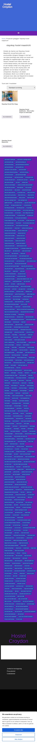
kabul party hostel (20, 316)
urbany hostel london (31, 192)
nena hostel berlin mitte (17, 296)
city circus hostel (17, 527)
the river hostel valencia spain (28, 210)
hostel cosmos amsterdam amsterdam (28, 421)
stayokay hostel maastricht (9, 238)
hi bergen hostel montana (20, 451)
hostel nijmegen (31, 377)
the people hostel (30, 215)
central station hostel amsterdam (19, 535)
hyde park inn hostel (30, 332)
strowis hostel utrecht (8, 228)
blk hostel (18, 553)
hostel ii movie (7, 398)
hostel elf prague (7, 413)
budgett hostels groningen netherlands (20, 540)
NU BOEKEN (7, 117)
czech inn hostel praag (9, 512)
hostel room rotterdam (28, 370)
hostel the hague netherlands (10, 357)
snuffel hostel (22, 253)
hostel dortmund (28, 418)
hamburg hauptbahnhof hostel (10, 469)
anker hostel (15, 575)
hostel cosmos (19, 423)
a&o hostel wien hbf (16, 601)
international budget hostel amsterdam (11, 329)
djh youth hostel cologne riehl (25, 504)
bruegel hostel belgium (9, 550)
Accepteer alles (18, 730)
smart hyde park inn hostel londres (26, 258)
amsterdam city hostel (21, 583)
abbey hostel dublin (20, 596)
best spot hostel (7, 558)
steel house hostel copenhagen (10, 230)
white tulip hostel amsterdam (10, 187)
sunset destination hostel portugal (22, 225)
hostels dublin (7, 347)
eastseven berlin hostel (21, 497)
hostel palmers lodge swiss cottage (11, 375)
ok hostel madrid (7, 296)
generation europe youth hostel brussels (12, 487)
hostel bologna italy (8, 428)
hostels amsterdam (30, 347)
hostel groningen (26, 403)
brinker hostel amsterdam (19, 550)
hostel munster (21, 380)
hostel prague (13, 372)
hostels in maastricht (8, 339)
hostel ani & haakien (8, 436)
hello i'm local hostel (8, 456)
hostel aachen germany (22, 441)
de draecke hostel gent (9, 509)
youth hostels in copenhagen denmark (24, 159)
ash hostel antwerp (8, 573)
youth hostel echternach (24, 172)
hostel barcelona (30, 428)
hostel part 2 (27, 372)
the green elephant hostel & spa (10, 220)
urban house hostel (30, 197)
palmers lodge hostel (31, 294)
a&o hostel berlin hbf (18, 611)
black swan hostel (19, 555)
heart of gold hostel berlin (18, 456)
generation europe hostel (9, 489)
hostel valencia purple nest (30, 352)
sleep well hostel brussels (19, 268)
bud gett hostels (23, 545)
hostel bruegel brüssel (24, 426)
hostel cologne (26, 423)
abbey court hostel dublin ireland (10, 598)
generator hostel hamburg (9, 479)
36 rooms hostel (19, 619)
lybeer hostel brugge (16, 299)
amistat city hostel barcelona (17, 588)
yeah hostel (32, 179)
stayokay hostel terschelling (10, 235)
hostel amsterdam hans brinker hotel (20, 436)
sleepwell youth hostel (8, 263)
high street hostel (29, 446)
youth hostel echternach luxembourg (11, 172)
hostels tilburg (14, 334)
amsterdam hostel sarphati (21, 578)
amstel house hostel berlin (9, 586)
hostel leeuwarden (14, 390)
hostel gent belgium (17, 405)
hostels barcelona (22, 347)
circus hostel (25, 530)
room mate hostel (27, 281)
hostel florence (19, 408)
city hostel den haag (16, 525)
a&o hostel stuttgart (30, 603)
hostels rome (30, 334)
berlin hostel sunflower (9, 560)
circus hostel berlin (8, 530)
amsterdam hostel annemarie (10, 583)
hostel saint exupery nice (22, 365)
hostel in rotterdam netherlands (17, 395)
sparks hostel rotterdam (26, 250)
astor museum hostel (8, 570)
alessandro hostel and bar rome (25, 593)
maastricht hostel (8, 299)
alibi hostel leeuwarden (9, 591)
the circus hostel (21, 220)
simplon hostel (15, 271)
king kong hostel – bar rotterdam (10, 314)
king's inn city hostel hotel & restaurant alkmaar (25, 309)
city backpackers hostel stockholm (29, 527)
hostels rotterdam (22, 334)
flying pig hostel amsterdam (29, 489)
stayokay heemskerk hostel (9, 245)
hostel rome (7, 372)
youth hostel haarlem (22, 169)
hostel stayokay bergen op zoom (19, 362)
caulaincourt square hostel (9, 537)
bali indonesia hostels (8, 565)
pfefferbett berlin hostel (9, 294)
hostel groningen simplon (16, 403)
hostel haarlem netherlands (24, 400)
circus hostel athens (17, 530)
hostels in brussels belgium (21, 342)
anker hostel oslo (8, 575)
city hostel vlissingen (26, 522)
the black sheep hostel (30, 220)
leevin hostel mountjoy (9, 306)
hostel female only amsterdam (10, 410)
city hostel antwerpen (8, 527)
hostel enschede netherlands (23, 410)
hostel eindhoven (29, 413)
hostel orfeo (30, 375)
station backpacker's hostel (22, 245)
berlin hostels (24, 558)
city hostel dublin (8, 525)
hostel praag (20, 372)
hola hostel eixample (20, 446)
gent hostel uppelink (16, 474)
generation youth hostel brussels (20, 484)
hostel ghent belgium (8, 405)
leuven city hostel (24, 304)
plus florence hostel (19, 291)
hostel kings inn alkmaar (9, 393)
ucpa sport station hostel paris (29, 202)
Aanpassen (18, 734)
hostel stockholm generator (29, 360)
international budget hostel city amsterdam (21, 327)
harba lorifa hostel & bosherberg (23, 459)
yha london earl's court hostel (22, 179)
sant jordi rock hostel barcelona (10, 273)
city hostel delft (25, 525)
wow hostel (18, 182)
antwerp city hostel (30, 573)
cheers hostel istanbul (25, 532)
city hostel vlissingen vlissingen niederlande (12, 522)
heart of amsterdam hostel (30, 456)
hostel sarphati (13, 365)
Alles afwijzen (18, 739)
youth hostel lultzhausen (9, 167)
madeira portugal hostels (27, 296)
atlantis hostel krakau (18, 568)
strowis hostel (17, 228)
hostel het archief (15, 398)
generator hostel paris (26, 474)
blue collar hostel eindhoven (9, 553)
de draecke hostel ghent (26, 507)
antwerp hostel (22, 573)
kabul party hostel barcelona (10, 316)
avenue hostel (26, 565)
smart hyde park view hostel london (11, 258)
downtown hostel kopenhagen (19, 499)
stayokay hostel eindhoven (20, 240)
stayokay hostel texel (21, 233)
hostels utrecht (7, 334)
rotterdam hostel (7, 281)
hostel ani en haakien (19, 433)
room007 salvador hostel (17, 281)
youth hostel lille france (19, 167)
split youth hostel (8, 250)
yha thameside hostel (29, 177)
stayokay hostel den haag (9, 243)
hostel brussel (14, 426)
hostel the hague (32, 357)
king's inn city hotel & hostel (10, 309)
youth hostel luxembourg (9, 164)
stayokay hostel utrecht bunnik (10, 233)
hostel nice (6, 380)
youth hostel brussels (8, 177)
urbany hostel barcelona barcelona (11, 197)
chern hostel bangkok (8, 532)
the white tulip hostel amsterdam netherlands (13, 210)
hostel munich (28, 380)
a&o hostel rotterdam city (9, 606)
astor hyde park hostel (31, 570)
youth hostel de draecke (9, 174)
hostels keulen (15, 337)
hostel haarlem (7, 403)
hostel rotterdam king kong (9, 367)
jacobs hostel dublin (8, 327)
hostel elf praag (15, 413)
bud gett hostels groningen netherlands (11, 545)
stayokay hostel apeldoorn (20, 243)
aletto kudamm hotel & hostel (26, 591)
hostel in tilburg (7, 395)
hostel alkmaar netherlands (30, 438)
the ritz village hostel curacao (28, 212)
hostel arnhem (24, 431)
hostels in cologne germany (9, 342)
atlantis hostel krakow (8, 568)
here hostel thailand (30, 451)
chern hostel (16, 532)
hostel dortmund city (19, 418)
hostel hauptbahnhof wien (25, 398)
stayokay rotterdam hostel (22, 230)
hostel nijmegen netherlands (21, 377)
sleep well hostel (7, 271)
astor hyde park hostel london (19, 570)
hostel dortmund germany (9, 418)
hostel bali (6, 431)
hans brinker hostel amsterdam (29, 461)
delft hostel (18, 507)
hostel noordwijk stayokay (9, 377)
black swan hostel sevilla (9, 555)
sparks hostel (7, 253)
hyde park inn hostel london (19, 332)
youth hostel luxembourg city (21, 162)
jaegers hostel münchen (9, 324)
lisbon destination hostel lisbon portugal (12, 304)
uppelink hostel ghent (8, 202)
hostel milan (7, 385)
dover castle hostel (28, 502)
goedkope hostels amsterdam (27, 471)
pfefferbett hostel (29, 291)
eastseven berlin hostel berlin (10, 497)
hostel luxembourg (30, 385)
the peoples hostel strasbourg (10, 215)
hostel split (6, 365)
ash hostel (15, 573)
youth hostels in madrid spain (10, 159)
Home (3, 38)
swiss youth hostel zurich (9, 225)
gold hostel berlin (16, 471)
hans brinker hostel (8, 464)
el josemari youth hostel (9, 494)
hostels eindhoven (26, 344)
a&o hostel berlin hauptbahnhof (29, 611)
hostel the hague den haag (22, 357)
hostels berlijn (14, 347)
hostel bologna (16, 428)
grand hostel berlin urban (30, 469)
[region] (18, 727)
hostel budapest (7, 426)
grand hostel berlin (8, 471)
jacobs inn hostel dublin (29, 324)
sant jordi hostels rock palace (10, 276)
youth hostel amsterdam (18, 177)
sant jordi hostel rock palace (10, 278)
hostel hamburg (7, 400)
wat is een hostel (28, 187)
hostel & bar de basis (14, 443)
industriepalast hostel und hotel (26, 329)
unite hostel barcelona (18, 202)
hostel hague (14, 400)
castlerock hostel (29, 537)
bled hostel (24, 553)
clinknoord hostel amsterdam (10, 517)
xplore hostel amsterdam (9, 182)
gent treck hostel (8, 474)
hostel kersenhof (25, 393)
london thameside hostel (19, 301)
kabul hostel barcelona (29, 316)
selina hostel (22, 271)
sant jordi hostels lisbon (21, 276)
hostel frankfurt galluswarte (9, 408)
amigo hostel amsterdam (28, 588)
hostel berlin (23, 428)
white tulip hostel (20, 187)
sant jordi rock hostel (21, 273)
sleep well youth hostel (9, 268)
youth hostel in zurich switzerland (11, 169)
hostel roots (18, 367)
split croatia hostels (16, 250)
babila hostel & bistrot (18, 565)
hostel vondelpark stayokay (9, 352)
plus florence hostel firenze (9, 291)
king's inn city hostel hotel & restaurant (11, 311)
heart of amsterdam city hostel (10, 459)
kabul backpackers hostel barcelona (17, 319)
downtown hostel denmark (9, 502)
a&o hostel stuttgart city (20, 603)
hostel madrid (22, 385)
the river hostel (18, 212)
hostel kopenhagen (23, 390)
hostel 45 (6, 443)
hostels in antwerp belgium (9, 344)
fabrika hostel (29, 492)
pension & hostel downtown (20, 294)
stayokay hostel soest (21, 235)
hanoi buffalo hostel (26, 466)
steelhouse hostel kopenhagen (27, 228)
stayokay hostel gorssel (9, 240)
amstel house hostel (19, 586)
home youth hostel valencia (9, 446)
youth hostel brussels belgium (20, 174)
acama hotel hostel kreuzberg (10, 596)
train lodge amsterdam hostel (16, 205)
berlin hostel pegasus (18, 560)
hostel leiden (7, 390)
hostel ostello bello (22, 375)
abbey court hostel (8, 601)
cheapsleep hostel (8, 535)
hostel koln (31, 390)
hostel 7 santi (30, 441)
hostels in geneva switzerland (19, 339)
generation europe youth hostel (26, 487)
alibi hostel (17, 591)
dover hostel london (19, 502)
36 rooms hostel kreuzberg (9, 619)
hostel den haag (7, 421)
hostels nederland (8, 337)
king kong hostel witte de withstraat (27, 311)
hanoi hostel (18, 466)
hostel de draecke (15, 421)
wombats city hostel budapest (10, 184)
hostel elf (22, 413)
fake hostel (23, 492)
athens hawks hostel (28, 568)
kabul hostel (7, 319)
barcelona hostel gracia (16, 563)
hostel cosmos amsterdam (9, 423)
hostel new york (13, 380)
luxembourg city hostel (9, 301)
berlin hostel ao (7, 563)
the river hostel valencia (9, 212)
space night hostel (15, 253)
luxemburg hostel (25, 299)
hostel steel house (8, 362)
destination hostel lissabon (9, 507)
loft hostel (27, 301)
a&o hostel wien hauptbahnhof (28, 601)
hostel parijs (33, 372)
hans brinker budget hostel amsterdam (20, 464)
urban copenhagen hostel (22, 200)
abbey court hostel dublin (22, 598)
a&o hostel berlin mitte (9, 611)
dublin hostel (30, 497)
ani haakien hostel (23, 575)
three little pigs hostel (20, 207)
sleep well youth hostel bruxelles (20, 263)
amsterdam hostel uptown (9, 578)
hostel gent (25, 405)
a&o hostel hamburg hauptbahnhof (22, 606)
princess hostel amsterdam (26, 286)
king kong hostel (21, 314)
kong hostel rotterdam (26, 306)
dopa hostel (16, 504)
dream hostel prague (8, 499)
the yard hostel (29, 207)
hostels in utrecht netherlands (25, 337)
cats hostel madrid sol (20, 537)
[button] (18, 32)
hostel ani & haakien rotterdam (30, 433)
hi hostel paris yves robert (9, 451)
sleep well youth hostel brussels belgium (12, 266)
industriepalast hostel (8, 332)
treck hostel (7, 205)
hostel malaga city (14, 385)
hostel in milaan (28, 395)
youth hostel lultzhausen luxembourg (22, 164)
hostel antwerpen (32, 431)
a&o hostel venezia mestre (9, 603)
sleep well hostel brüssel (30, 268)
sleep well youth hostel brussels (27, 266)
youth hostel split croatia (9, 162)
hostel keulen (17, 393)
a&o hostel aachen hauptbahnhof (10, 616)
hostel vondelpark (20, 352)
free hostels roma (19, 489)
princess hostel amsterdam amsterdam (12, 286)
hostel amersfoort (20, 438)
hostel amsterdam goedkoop (10, 438)
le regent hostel (17, 306)
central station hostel (31, 535)
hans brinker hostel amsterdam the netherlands (13, 461)
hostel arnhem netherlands (15, 431)
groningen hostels (20, 469)
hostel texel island (18, 360)
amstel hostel (7, 588)
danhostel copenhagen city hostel (21, 509)
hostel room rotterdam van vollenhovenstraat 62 (13, 370)
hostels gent (18, 344)
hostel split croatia (30, 362)
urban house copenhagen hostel (10, 200)
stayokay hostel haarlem (21, 238)
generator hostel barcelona (20, 479)
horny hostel (22, 443)
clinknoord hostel (20, 517)
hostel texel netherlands (9, 360)
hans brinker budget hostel (9, 466)
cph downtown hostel (18, 512)
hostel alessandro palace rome (10, 441)
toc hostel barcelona (27, 205)
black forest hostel (27, 555)
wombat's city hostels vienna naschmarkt (25, 184)
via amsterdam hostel (21, 192)
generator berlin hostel (8, 484)
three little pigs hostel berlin (9, 207)
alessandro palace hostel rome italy (11, 593)
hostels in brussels (32, 342)
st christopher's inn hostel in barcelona (11, 248)
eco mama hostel (31, 494)
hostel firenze (26, 408)
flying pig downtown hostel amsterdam (11, 492)
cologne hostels (27, 512)
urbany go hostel (22, 197)
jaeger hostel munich (19, 324)
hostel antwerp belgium (9, 433)
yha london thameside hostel (10, 179)
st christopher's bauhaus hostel (26, 248)
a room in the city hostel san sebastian (25, 616)
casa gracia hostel (8, 540)
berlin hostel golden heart (29, 560)
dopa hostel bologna (8, 504)
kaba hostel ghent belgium (31, 319)
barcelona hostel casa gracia (28, 563)
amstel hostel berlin (29, 586)
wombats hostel (25, 182)
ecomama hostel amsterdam (20, 494)
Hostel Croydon (7, 5)
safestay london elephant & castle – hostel (24, 278)
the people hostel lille (21, 215)
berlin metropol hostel (16, 558)
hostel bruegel (32, 426)
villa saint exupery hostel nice (10, 192)
